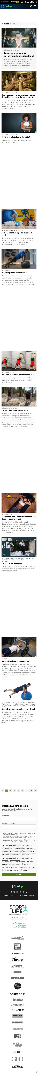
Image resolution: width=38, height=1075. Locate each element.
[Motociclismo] (18, 978)
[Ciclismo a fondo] (15, 2)
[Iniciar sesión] (31, 6)
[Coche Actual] (17, 946)
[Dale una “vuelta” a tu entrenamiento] (19, 361)
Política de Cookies (15, 847)
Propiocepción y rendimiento (14, 272)
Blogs (6, 24)
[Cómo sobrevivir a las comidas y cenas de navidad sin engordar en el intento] (19, 81)
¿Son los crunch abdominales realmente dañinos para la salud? (19, 517)
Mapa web (32, 895)
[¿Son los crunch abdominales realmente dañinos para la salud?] (19, 503)
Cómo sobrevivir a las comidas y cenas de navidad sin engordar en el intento (18, 96)
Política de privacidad (15, 895)
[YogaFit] (17, 1010)
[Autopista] (17, 938)
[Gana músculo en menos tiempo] (19, 647)
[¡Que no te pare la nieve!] (19, 547)
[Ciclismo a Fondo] (17, 1016)
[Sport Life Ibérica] (19, 910)
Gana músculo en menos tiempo (15, 661)
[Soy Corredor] (27, 2)
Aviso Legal (21, 845)
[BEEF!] (17, 1052)
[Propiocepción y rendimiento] (19, 259)
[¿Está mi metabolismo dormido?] (19, 123)
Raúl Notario (8, 50)
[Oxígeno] (17, 1029)
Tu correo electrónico (9, 823)
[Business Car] (17, 954)
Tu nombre (5, 815)
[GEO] (17, 1059)
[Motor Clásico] (17, 959)
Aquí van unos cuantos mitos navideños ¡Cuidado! (19, 54)
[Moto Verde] (17, 972)
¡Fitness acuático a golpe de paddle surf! (17, 233)
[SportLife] (7, 6)
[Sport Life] (17, 986)
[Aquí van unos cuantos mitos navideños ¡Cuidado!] (19, 38)
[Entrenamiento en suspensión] (19, 397)
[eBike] (17, 1044)
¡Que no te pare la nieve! (12, 563)
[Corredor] (17, 994)
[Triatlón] (17, 999)
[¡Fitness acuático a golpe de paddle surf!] (19, 219)
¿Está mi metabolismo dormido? (16, 136)
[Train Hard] (17, 1036)
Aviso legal (25, 895)
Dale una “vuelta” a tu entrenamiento (18, 374)
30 (31, 791)
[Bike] (17, 1022)
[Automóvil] (17, 966)
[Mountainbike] (5, 2)
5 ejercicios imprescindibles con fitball (18, 709)
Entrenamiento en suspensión (15, 410)
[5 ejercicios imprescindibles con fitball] (19, 691)
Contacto (6, 895)
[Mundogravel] (17, 1066)
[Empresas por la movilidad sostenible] (19, 925)
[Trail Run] (17, 1005)
